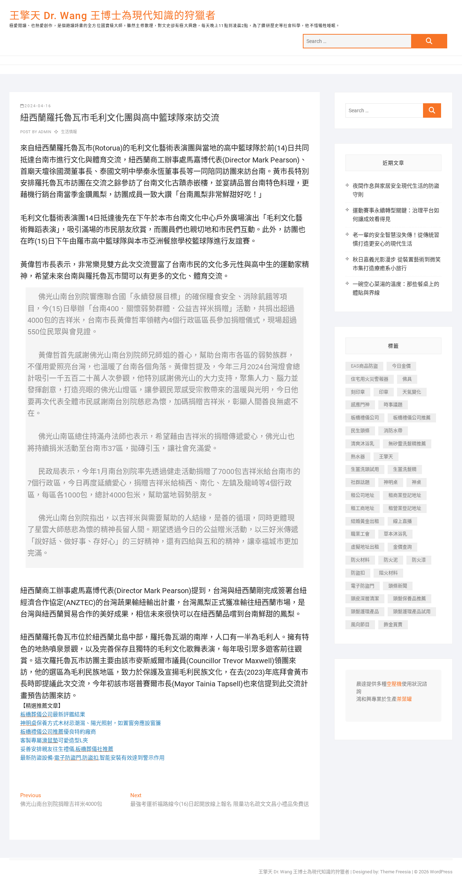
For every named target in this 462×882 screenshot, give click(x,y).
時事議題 (393, 404)
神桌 (416, 482)
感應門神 (360, 404)
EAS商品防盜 (364, 366)
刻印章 (358, 392)
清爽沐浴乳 (362, 443)
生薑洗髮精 (405, 469)
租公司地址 (362, 495)
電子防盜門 (362, 585)
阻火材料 (388, 572)
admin (44, 132)
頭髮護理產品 (365, 611)
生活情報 (69, 132)
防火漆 (419, 559)
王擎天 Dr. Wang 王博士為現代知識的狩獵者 (112, 16)
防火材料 (360, 559)
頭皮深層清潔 (365, 598)
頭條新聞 (397, 585)
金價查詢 (402, 546)
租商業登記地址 (404, 495)
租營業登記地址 (404, 508)
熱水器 (358, 456)
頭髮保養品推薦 (409, 598)
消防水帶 (393, 430)
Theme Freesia (395, 871)
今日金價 (401, 366)
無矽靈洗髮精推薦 (407, 443)
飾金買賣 (393, 624)
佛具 (407, 379)
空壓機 (394, 684)
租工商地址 (362, 508)
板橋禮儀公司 (365, 417)
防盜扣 (358, 572)
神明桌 (391, 482)
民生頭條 (360, 430)
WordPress (441, 871)
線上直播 (402, 521)
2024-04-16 (38, 106)
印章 (383, 392)
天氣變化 (411, 392)
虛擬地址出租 (365, 546)
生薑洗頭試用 (365, 469)
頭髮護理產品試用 (412, 611)
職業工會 (360, 533)
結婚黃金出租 (365, 521)
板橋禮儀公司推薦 (412, 417)
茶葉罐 (404, 699)
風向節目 (360, 624)
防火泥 (391, 559)
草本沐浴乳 (395, 533)
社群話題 (360, 482)
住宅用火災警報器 (369, 379)
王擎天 (386, 456)
